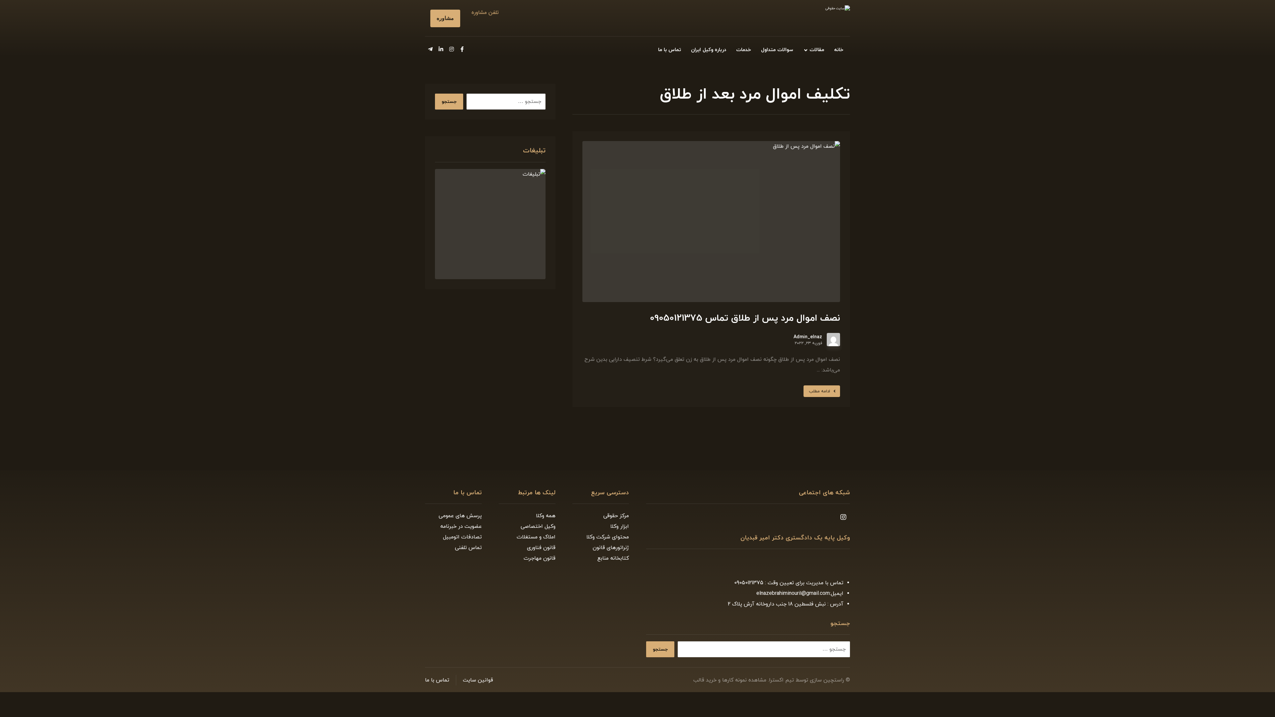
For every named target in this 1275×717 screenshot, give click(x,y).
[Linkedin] (441, 49)
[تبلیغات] (490, 224)
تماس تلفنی (468, 547)
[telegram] (430, 49)
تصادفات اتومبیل (462, 537)
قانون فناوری (541, 547)
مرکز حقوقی (616, 515)
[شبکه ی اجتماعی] (843, 517)
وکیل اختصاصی (538, 526)
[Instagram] (451, 49)
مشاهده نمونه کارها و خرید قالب (729, 680)
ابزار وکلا (619, 526)
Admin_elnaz (808, 337)
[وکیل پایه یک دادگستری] (810, 19)
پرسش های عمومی (460, 515)
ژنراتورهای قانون (611, 547)
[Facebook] (462, 49)
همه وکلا (545, 515)
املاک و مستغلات (536, 537)
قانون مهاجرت (539, 558)
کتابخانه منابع (613, 558)
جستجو (449, 102)
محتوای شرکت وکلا (607, 537)
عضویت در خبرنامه (461, 526)
